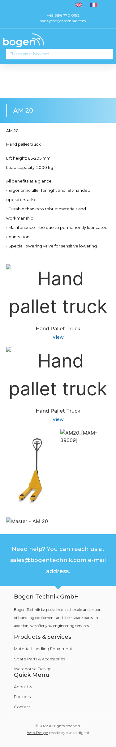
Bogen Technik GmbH (46, 596)
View (58, 337)
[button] (108, 40)
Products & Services (42, 636)
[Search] (107, 54)
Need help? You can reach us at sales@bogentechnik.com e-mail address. (58, 560)
